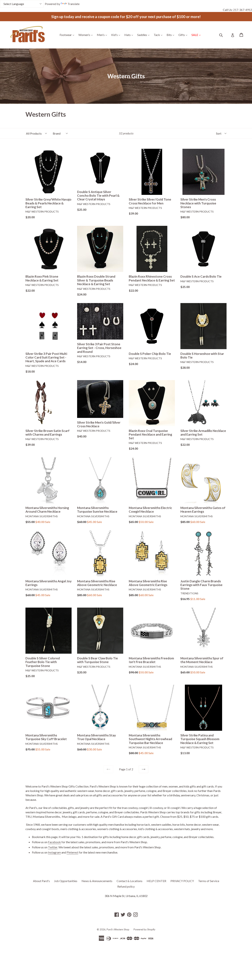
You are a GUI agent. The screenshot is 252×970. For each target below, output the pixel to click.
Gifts (183, 34)
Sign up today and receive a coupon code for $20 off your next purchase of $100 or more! (126, 16)
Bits (171, 34)
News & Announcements (97, 881)
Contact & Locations (129, 881)
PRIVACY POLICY (182, 881)
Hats (129, 34)
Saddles (144, 34)
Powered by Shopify (144, 929)
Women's (86, 34)
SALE (196, 34)
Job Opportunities (65, 881)
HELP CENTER (156, 881)
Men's (103, 34)
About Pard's (41, 881)
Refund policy (126, 886)
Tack (159, 34)
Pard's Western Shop (118, 929)
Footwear (68, 34)
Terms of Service (208, 881)
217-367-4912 (242, 9)
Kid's (116, 34)
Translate (74, 4)
